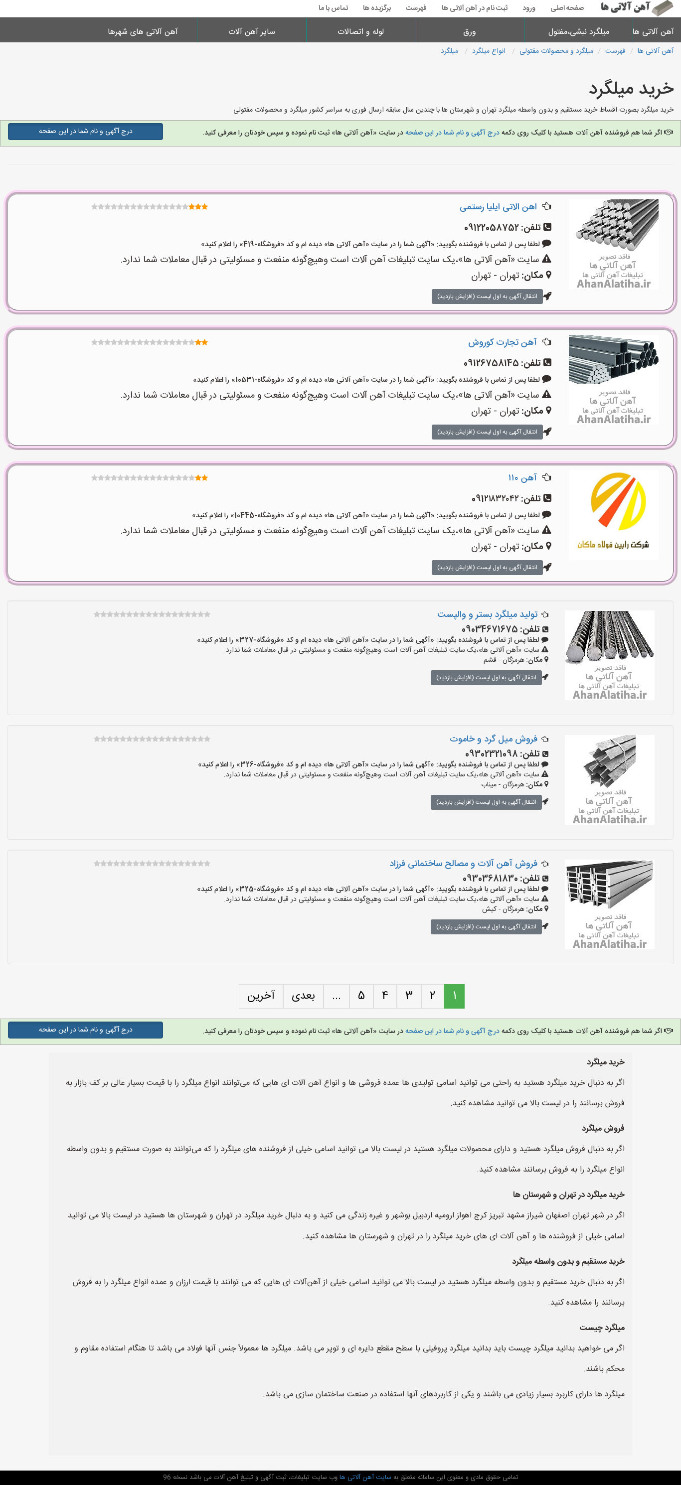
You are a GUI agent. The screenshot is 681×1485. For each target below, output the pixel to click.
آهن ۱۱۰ (523, 478)
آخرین (261, 996)
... (336, 996)
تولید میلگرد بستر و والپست (487, 614)
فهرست (416, 8)
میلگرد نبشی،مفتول (578, 32)
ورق (469, 32)
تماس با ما (333, 8)
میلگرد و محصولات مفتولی (556, 51)
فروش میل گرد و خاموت (493, 739)
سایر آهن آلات (251, 32)
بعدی (303, 996)
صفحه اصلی (567, 8)
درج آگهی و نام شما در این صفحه (452, 133)
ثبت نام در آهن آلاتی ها (475, 8)
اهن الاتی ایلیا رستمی (498, 207)
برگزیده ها (377, 8)
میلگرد (450, 51)
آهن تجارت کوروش (502, 342)
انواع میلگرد (490, 51)
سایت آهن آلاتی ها (364, 1477)
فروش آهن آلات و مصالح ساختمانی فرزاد (463, 864)
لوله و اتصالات (361, 32)
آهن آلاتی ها (657, 32)
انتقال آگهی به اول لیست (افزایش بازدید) (487, 296)
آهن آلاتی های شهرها (143, 32)
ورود (528, 8)
